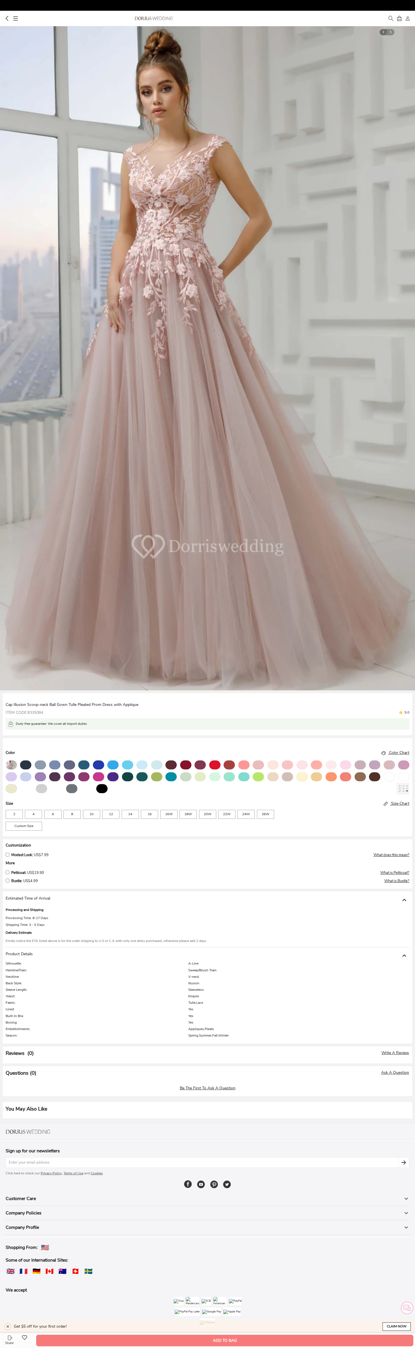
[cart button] (399, 18)
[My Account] (408, 18)
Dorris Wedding (154, 18)
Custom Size (23, 826)
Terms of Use (73, 1173)
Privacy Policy (51, 1173)
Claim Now (397, 1326)
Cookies (97, 1173)
